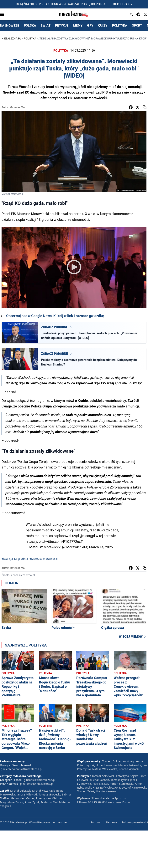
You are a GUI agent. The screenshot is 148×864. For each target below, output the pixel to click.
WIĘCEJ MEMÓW (131, 636)
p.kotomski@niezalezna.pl (37, 783)
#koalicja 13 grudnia (15, 558)
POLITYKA (119, 25)
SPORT (137, 25)
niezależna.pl (11, 38)
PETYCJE (62, 25)
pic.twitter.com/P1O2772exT (61, 541)
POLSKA (30, 25)
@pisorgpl (87, 536)
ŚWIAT (45, 25)
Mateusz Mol (17, 107)
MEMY (78, 25)
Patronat (96, 822)
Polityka (30, 38)
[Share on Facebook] (131, 107)
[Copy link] (144, 107)
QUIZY (103, 25)
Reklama (111, 822)
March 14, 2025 (101, 547)
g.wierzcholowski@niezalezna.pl (21, 769)
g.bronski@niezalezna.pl (40, 780)
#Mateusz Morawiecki (43, 558)
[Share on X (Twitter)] (138, 107)
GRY (90, 25)
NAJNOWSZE (9, 25)
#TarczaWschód (38, 525)
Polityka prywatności (135, 822)
